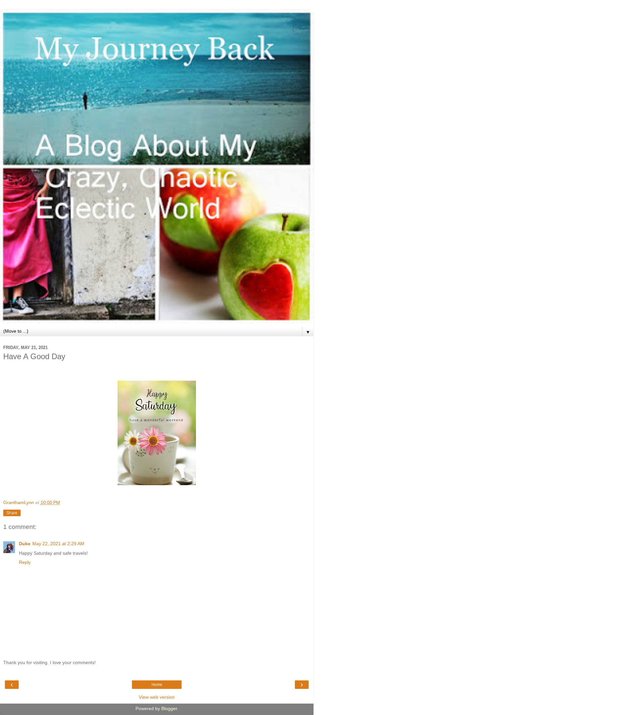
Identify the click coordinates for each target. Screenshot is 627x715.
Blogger (169, 708)
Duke (24, 543)
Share (12, 513)
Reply (25, 562)
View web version (157, 697)
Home (157, 684)
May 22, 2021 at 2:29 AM (58, 543)
